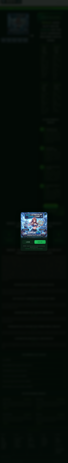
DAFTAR (40, 242)
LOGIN (28, 242)
